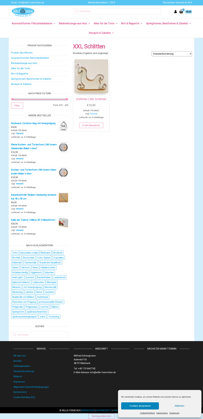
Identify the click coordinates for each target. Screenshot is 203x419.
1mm (15, 252)
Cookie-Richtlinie (147, 413)
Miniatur (16, 287)
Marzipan (51, 282)
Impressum (174, 413)
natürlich (49, 292)
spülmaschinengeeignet (24, 316)
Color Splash (44, 257)
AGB (115, 410)
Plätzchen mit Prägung (24, 301)
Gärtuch (25, 267)
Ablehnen (179, 405)
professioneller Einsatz (51, 301)
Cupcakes (58, 257)
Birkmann (45, 252)
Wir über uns (19, 355)
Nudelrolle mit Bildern (23, 297)
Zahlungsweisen (21, 366)
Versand (93, 114)
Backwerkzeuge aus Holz (73, 23)
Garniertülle (30, 262)
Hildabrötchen (48, 267)
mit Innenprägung (32, 287)
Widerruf (17, 376)
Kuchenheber (44, 277)
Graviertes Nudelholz (50, 262)
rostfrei (44, 306)
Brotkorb (57, 252)
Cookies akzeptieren (140, 405)
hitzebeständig (20, 272)
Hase (35, 267)
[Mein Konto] (175, 12)
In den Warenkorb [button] (91, 125)
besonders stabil (29, 252)
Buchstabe (28, 257)
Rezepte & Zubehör (100, 32)
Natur (39, 292)
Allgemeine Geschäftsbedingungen (31, 387)
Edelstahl (17, 262)
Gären (15, 267)
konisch (30, 277)
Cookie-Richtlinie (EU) (24, 397)
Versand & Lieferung (23, 371)
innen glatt (17, 277)
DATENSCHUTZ (104, 410)
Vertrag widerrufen (101, 416)
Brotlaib (16, 257)
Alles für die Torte (104, 23)
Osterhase (42, 297)
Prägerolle (17, 306)
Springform (18, 311)
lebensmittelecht (21, 282)
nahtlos (29, 292)
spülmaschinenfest (37, 311)
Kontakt (17, 361)
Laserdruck (59, 277)
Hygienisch (36, 272)
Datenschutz (162, 413)
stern (42, 316)
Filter (17, 105)
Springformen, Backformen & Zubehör (167, 23)
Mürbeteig (17, 292)
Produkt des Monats (22, 52)
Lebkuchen (38, 282)
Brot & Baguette (130, 23)
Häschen (49, 272)
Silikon (54, 306)
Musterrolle (50, 287)
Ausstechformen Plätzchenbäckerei (32, 23)
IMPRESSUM (88, 410)
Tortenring (53, 316)
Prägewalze (32, 306)
